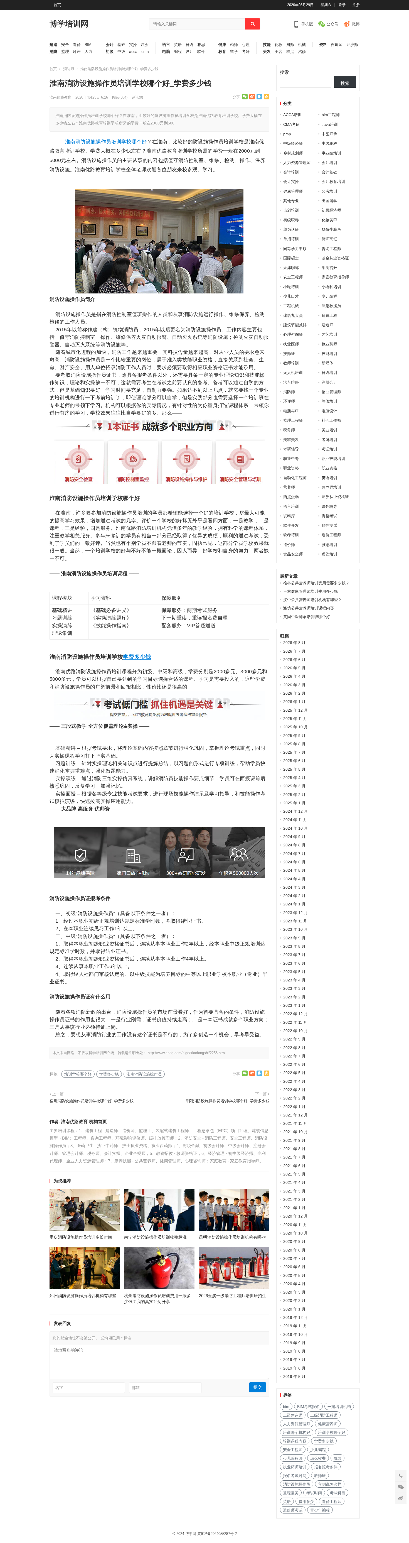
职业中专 (291, 458)
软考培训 (291, 535)
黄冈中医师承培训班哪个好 (306, 616)
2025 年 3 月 (294, 786)
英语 (178, 45)
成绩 (337, 1458)
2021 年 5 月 (294, 1174)
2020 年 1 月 (294, 1309)
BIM (88, 45)
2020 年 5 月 (294, 1275)
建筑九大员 (293, 315)
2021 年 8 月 (294, 1149)
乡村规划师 (293, 153)
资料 (323, 45)
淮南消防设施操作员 (88, 141)
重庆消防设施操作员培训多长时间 (81, 1237)
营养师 (289, 487)
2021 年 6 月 (294, 1166)
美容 (278, 52)
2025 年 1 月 (294, 803)
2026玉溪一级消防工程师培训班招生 (232, 1295)
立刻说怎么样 (329, 1484)
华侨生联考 (331, 229)
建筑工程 (329, 315)
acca (133, 52)
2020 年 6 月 (294, 1267)
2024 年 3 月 (294, 887)
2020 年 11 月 (295, 1225)
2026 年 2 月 (294, 693)
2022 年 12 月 (295, 1013)
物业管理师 (331, 392)
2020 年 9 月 (294, 1241)
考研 (246, 52)
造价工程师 (331, 535)
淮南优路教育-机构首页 (84, 1121)
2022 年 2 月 (294, 1098)
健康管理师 (293, 191)
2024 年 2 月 (294, 895)
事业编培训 (331, 153)
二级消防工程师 (323, 1415)
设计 (189, 52)
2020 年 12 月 (295, 1216)
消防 (53, 52)
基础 (121, 45)
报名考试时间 (294, 1475)
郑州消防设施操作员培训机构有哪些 (83, 1295)
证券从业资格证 (335, 496)
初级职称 (291, 220)
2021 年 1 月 (294, 1208)
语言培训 (291, 506)
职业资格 (291, 468)
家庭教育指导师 (335, 277)
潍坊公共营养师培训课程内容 (308, 608)
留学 (234, 52)
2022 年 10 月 (295, 1030)
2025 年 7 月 (294, 752)
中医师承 (329, 134)
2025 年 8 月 (294, 744)
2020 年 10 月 (295, 1233)
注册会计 (329, 382)
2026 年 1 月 (294, 701)
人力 (88, 52)
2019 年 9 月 (294, 1343)
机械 (302, 45)
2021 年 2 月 (294, 1199)
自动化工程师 (295, 478)
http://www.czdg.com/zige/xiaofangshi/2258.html (187, 1053)
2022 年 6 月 (294, 1064)
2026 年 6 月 (294, 659)
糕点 (290, 52)
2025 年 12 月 (295, 710)
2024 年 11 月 (295, 819)
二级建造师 (292, 1415)
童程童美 (291, 1493)
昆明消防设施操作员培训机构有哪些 (232, 1237)
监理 (65, 52)
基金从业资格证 (335, 258)
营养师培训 (331, 487)
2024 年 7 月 (294, 853)
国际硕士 (291, 258)
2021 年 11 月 (295, 1123)
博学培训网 (69, 23)
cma (145, 52)
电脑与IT (291, 411)
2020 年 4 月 (294, 1284)
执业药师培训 (294, 1467)
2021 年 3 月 (294, 1191)
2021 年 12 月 (295, 1115)
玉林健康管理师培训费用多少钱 (310, 591)
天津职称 (291, 267)
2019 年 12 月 (295, 1317)
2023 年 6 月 (294, 963)
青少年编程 (320, 1510)
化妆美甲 (329, 220)
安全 (65, 45)
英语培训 (329, 478)
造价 (77, 45)
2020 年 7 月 (294, 1258)
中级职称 (329, 143)
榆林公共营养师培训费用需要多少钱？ (316, 583)
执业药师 (329, 344)
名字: (59, 1387)
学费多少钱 (137, 657)
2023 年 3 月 (294, 988)
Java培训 (330, 124)
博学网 (190, 1534)
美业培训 (329, 430)
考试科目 (337, 1493)
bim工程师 (331, 114)
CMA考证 (291, 124)
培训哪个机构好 (296, 1432)
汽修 (302, 52)
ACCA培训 (292, 114)
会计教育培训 (333, 181)
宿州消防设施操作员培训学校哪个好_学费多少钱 (92, 1101)
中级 (121, 52)
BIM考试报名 (308, 1406)
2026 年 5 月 (294, 668)
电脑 (166, 52)
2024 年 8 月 (294, 845)
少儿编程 (329, 296)
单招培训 (291, 239)
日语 (189, 45)
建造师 (327, 325)
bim (286, 1406)
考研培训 (329, 439)
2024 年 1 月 (294, 904)
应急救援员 (331, 305)
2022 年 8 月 (294, 1047)
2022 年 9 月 (294, 1039)
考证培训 (329, 449)
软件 (201, 52)
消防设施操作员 (296, 1484)
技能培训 (329, 353)
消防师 (68, 69)
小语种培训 (331, 287)
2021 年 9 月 (294, 1140)
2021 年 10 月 (295, 1132)
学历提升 (329, 267)
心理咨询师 (293, 334)
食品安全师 (293, 554)
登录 (342, 5)
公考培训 (329, 191)
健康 (222, 45)
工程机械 (291, 305)
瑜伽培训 (329, 401)
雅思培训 (329, 544)
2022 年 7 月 (294, 1056)
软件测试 (329, 525)
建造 (53, 45)
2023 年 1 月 (294, 1005)
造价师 (289, 544)
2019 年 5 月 (294, 1376)
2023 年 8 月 (294, 946)
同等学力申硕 (295, 248)
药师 (234, 45)
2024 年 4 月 (294, 879)
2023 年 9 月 (294, 938)
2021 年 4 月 (294, 1182)
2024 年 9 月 (294, 836)
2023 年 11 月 (295, 921)
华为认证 (291, 229)
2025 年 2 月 (294, 794)
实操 (133, 45)
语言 (166, 45)
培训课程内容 (294, 1441)
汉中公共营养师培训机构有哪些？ (312, 599)
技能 (267, 45)
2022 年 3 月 (294, 1090)
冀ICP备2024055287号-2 (217, 1534)
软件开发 (291, 525)
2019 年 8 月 (294, 1351)
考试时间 (314, 1493)
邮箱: (136, 1387)
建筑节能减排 (295, 325)
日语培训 (329, 372)
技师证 (289, 353)
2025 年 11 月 (295, 718)
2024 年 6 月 (294, 862)
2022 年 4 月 (294, 1081)
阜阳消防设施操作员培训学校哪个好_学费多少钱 (227, 1101)
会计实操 (291, 181)
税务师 (289, 430)
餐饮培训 (329, 554)
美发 (267, 52)
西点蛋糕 (291, 496)
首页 (57, 5)
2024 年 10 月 (295, 828)
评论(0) (137, 97)
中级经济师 (293, 143)
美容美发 (291, 439)
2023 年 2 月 (294, 997)
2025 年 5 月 (294, 769)
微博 (356, 24)
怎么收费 (318, 1458)
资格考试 (329, 516)
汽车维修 (291, 382)
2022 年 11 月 (295, 1022)
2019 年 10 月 (295, 1334)
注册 (356, 5)
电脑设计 (329, 411)
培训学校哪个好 (129, 141)
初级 (110, 52)
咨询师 (337, 45)
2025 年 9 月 (294, 735)
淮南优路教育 (60, 97)
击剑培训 (291, 210)
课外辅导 (329, 506)
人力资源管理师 (297, 162)
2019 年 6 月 (294, 1368)
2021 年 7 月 (294, 1157)
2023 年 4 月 (294, 980)
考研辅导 (291, 449)
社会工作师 (331, 420)
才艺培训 (329, 334)
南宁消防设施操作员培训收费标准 (155, 1237)
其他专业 (291, 201)
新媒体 (327, 363)
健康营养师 (327, 1424)
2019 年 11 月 (295, 1326)
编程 (178, 52)
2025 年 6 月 (294, 760)
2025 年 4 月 (294, 777)
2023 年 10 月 (295, 929)
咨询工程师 (331, 248)
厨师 (290, 45)
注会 (145, 45)
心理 (246, 45)
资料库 (289, 516)
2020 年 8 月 (294, 1250)
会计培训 (329, 162)
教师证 (320, 1475)
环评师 (289, 401)
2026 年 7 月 (294, 651)
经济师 (352, 45)
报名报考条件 (325, 1467)
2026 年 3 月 (294, 685)
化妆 (278, 45)
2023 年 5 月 (294, 971)
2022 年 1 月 (294, 1106)
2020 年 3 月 (294, 1292)
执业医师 (291, 344)
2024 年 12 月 (295, 811)
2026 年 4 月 (294, 676)
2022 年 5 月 (294, 1073)
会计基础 (329, 172)
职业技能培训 (333, 458)
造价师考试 (292, 1510)
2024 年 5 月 (294, 870)
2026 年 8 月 (294, 642)
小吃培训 (291, 287)
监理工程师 (293, 420)
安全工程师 (293, 277)
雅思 (201, 45)
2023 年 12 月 (295, 912)
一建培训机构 (339, 1406)
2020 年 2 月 (294, 1300)
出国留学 (329, 201)
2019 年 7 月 (294, 1359)
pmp (287, 134)
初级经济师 (331, 210)
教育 (222, 52)
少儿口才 (291, 296)
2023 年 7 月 (294, 954)
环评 (77, 52)
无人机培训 (293, 372)
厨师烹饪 (329, 239)
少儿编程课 (292, 1458)
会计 (110, 45)
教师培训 (291, 363)
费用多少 (306, 1501)
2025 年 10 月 (295, 727)
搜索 (284, 72)
